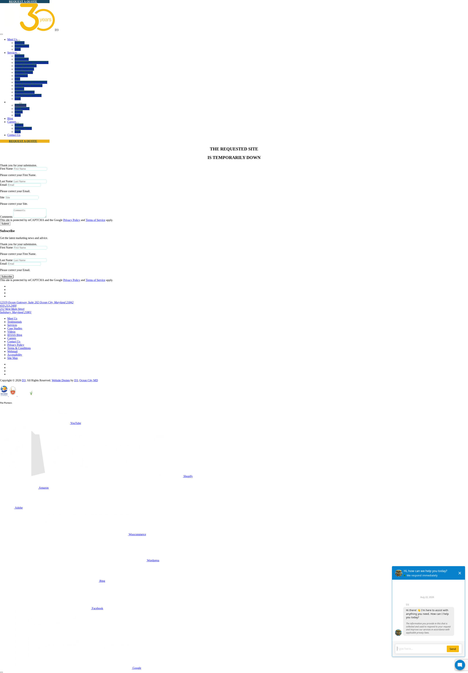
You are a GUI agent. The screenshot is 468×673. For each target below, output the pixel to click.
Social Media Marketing (28, 85)
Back (18, 49)
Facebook (97, 608)
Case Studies (22, 108)
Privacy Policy (71, 220)
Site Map (12, 358)
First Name (6, 168)
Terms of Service (95, 220)
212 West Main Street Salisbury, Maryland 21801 (15, 310)
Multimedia (21, 75)
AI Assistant (22, 59)
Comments (6, 216)
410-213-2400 (8, 305)
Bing (102, 580)
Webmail (12, 351)
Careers (11, 121)
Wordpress (152, 560)
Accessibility (14, 354)
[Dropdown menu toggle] (18, 40)
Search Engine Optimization (31, 82)
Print (17, 79)
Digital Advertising (26, 65)
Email (3, 184)
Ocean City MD (88, 380)
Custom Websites (25, 92)
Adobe (18, 507)
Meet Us (12, 39)
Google (136, 668)
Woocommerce (137, 534)
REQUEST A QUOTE (23, 1)
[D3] (27, 29)
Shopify (188, 476)
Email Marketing (24, 69)
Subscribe (6, 276)
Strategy (19, 88)
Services (12, 52)
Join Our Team (23, 128)
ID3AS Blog (14, 334)
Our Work (20, 105)
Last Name (6, 181)
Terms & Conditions (19, 348)
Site (2, 197)
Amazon (43, 487)
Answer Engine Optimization (31, 62)
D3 (24, 380)
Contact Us (13, 135)
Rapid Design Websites (28, 95)
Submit (5, 223)
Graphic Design (24, 72)
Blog (10, 118)
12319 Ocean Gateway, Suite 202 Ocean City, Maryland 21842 (36, 302)
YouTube (75, 423)
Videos (19, 111)
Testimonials (22, 46)
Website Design (61, 380)
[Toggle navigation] (1, 34)
